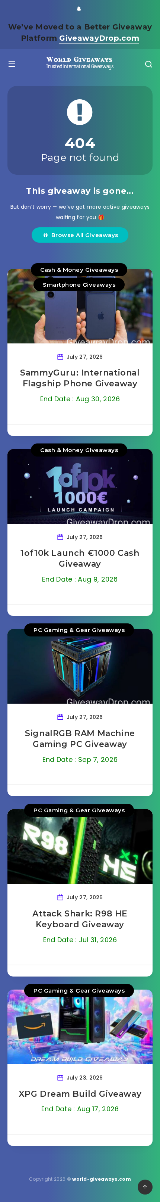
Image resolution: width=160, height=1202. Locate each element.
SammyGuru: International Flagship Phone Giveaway (80, 378)
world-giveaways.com (101, 1179)
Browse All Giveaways (83, 235)
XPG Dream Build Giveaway (80, 1094)
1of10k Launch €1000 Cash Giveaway (79, 558)
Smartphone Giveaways (79, 284)
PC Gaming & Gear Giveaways (79, 629)
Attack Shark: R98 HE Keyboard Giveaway (80, 919)
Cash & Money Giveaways (79, 269)
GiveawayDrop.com (99, 38)
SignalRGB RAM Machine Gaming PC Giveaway (80, 739)
